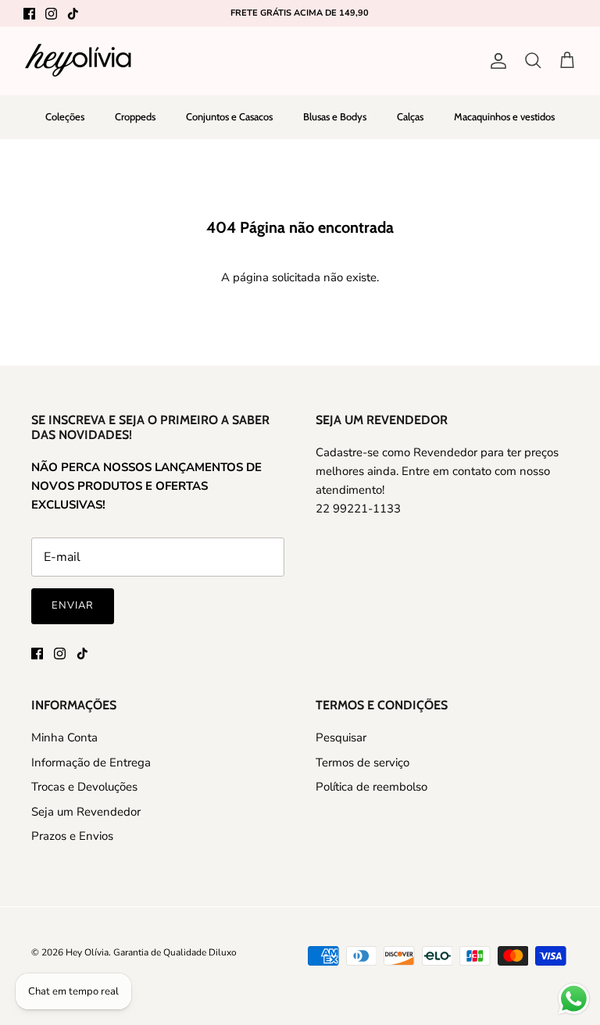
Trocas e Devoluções (84, 787)
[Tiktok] (73, 14)
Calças (410, 116)
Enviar (73, 605)
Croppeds (135, 116)
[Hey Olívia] (78, 60)
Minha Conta (64, 737)
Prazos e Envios (72, 836)
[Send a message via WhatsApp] (573, 998)
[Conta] (495, 61)
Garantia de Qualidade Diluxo (175, 952)
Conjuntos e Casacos (229, 116)
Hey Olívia (87, 952)
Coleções (64, 116)
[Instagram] (51, 14)
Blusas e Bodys (334, 116)
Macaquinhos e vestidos (504, 116)
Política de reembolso (371, 787)
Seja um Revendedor (86, 812)
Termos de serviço (362, 762)
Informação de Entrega (91, 762)
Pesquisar (341, 737)
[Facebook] (29, 14)
